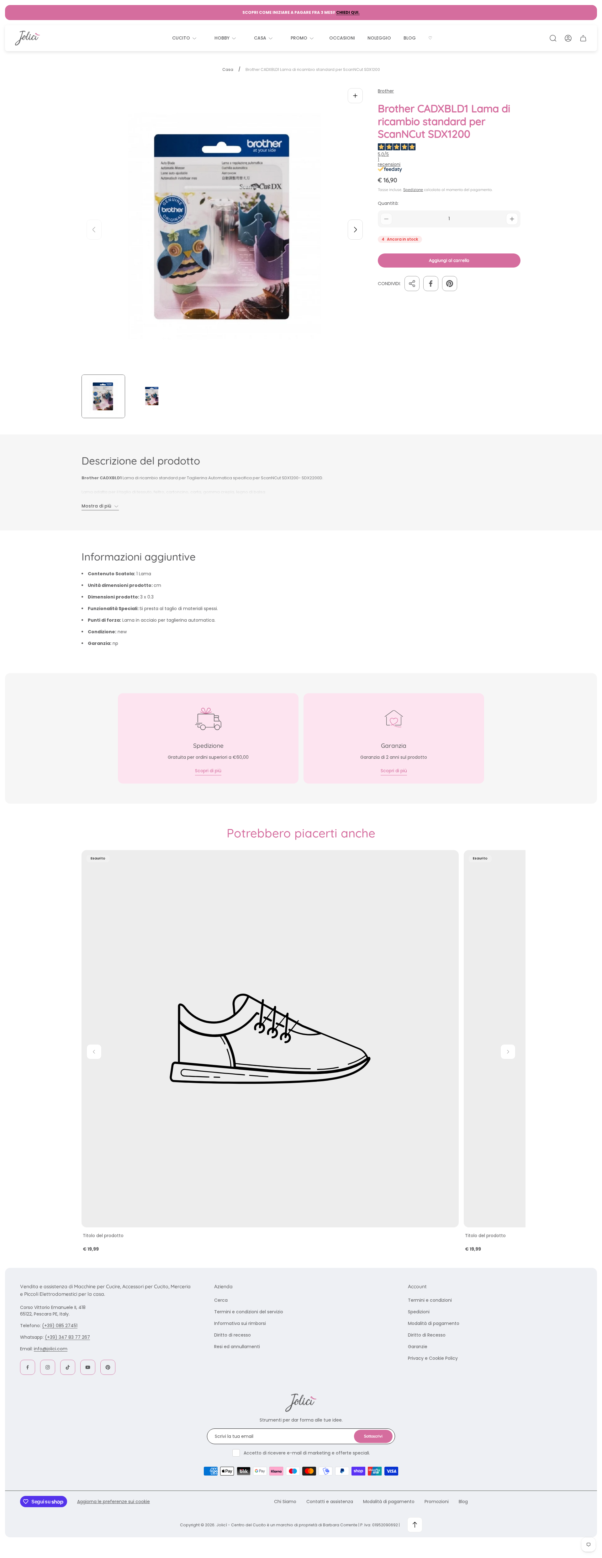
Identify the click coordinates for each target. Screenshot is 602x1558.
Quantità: (388, 203)
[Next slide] (355, 230)
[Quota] (412, 283)
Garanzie (417, 1346)
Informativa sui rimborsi (240, 1323)
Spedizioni (419, 1312)
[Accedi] (568, 38)
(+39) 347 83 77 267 (67, 1337)
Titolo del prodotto (103, 1235)
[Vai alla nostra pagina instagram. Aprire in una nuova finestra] (47, 1367)
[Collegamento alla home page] (301, 1403)
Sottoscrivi (373, 1436)
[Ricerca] (553, 38)
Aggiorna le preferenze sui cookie (113, 1501)
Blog (463, 1501)
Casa (227, 69)
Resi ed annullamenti (237, 1346)
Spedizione (413, 189)
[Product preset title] (270, 1038)
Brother (386, 91)
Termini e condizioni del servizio (248, 1312)
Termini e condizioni (430, 1300)
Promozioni (437, 1501)
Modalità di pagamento (433, 1323)
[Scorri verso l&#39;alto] (414, 1524)
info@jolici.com (50, 1349)
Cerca (221, 1300)
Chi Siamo (285, 1501)
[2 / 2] (152, 396)
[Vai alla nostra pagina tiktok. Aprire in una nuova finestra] (67, 1367)
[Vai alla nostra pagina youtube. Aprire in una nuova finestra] (87, 1367)
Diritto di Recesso (427, 1335)
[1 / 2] (103, 396)
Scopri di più (208, 771)
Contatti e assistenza (329, 1501)
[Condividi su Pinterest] (449, 283)
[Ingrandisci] (355, 95)
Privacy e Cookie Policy (433, 1358)
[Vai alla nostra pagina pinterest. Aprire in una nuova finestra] (107, 1367)
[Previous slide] (94, 230)
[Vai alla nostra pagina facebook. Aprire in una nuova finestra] (27, 1367)
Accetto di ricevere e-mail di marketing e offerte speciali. (307, 1453)
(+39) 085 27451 (59, 1325)
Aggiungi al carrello (449, 260)
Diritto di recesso (232, 1335)
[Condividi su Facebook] (430, 283)
